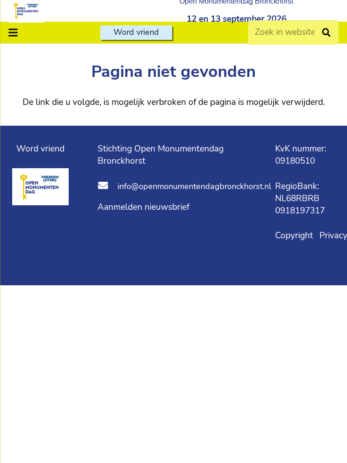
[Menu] (13, 32)
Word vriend (40, 149)
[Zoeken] (326, 32)
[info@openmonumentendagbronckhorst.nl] (107, 186)
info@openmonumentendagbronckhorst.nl (194, 186)
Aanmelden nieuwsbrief (143, 207)
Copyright (295, 235)
